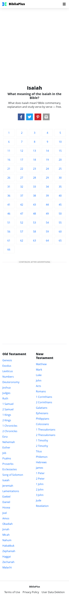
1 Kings (6, 415)
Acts (38, 386)
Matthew (41, 364)
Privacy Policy (31, 592)
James (39, 467)
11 (8, 150)
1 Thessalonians (45, 429)
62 (21, 240)
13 (34, 150)
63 (34, 240)
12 (21, 150)
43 (34, 204)
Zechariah (8, 562)
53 (34, 222)
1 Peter (40, 473)
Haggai (6, 556)
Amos (5, 518)
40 (60, 195)
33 (34, 186)
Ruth (5, 398)
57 (21, 231)
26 (8, 177)
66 (8, 249)
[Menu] (64, 4)
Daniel (6, 502)
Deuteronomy (10, 382)
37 (21, 195)
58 (34, 231)
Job (4, 453)
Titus (39, 451)
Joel (4, 513)
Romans (41, 391)
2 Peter (40, 478)
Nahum (6, 540)
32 (21, 186)
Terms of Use (12, 592)
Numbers (8, 376)
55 (60, 222)
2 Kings (6, 420)
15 (60, 150)
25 (60, 168)
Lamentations (10, 491)
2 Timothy (42, 446)
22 (21, 168)
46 (8, 213)
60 (60, 231)
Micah (6, 534)
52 (21, 222)
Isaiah (5, 480)
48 (34, 213)
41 (8, 204)
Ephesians (42, 413)
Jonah (5, 529)
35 (60, 186)
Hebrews (41, 462)
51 (8, 222)
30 (60, 177)
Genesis (7, 360)
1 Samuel (7, 404)
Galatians (41, 408)
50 (60, 213)
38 (34, 195)
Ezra (5, 436)
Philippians (42, 418)
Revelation (42, 506)
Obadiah (7, 524)
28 (34, 177)
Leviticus (7, 371)
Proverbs (7, 464)
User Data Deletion (53, 592)
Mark (39, 369)
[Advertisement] (34, 42)
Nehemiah (8, 442)
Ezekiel (6, 496)
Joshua (6, 387)
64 (47, 240)
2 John (39, 489)
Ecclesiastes (9, 469)
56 (8, 231)
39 (47, 195)
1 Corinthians (44, 397)
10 (60, 142)
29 (47, 177)
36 (8, 195)
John (38, 380)
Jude (38, 500)
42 (21, 204)
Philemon (41, 457)
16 (8, 159)
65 (60, 240)
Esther (6, 447)
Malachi (7, 567)
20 (60, 159)
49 (47, 213)
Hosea (6, 507)
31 (8, 186)
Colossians (42, 424)
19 (47, 159)
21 (8, 168)
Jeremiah (7, 485)
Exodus (6, 365)
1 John (39, 484)
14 (47, 150)
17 (21, 159)
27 (21, 177)
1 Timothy (42, 440)
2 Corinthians (44, 402)
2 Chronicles (9, 431)
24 (47, 168)
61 (8, 240)
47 (21, 213)
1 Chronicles (9, 425)
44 (47, 204)
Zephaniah (8, 551)
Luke (39, 375)
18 (34, 159)
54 (47, 222)
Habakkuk (8, 545)
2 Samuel (7, 409)
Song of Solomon (12, 475)
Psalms (6, 458)
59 (47, 231)
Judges (6, 393)
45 (60, 204)
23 (34, 168)
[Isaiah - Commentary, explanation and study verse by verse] (21, 117)
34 (47, 186)
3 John (39, 495)
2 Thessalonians (45, 435)
